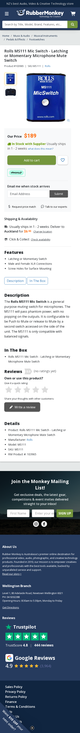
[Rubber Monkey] (40, 16)
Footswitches (37, 39)
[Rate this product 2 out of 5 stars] (17, 390)
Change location (42, 231)
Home (5, 35)
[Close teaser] (32, 728)
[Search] (72, 24)
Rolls (47, 66)
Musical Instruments (45, 35)
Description (15, 281)
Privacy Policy (15, 692)
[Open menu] (7, 13)
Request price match (24, 206)
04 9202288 (13, 597)
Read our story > (12, 574)
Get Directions (10, 607)
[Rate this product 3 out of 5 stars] (26, 390)
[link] (36, 524)
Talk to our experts (56, 206)
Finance (11, 702)
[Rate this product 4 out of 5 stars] (35, 390)
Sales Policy (14, 687)
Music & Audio (21, 35)
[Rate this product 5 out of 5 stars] (44, 390)
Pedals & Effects (15, 39)
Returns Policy (16, 697)
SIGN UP (64, 513)
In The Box (37, 281)
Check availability (40, 239)
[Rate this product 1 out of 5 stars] (8, 390)
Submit (58, 194)
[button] (15, 717)
